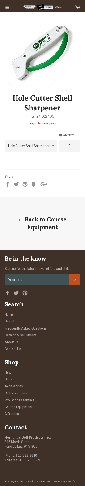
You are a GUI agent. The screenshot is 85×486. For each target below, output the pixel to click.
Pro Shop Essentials (19, 400)
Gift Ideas (12, 414)
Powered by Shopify (63, 481)
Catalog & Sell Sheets (21, 335)
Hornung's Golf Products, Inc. (32, 481)
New (8, 372)
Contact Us (13, 349)
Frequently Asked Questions (26, 328)
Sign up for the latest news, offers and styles (38, 268)
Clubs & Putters (16, 393)
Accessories (14, 386)
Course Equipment (18, 407)
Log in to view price (43, 123)
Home (9, 314)
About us (11, 342)
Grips (8, 379)
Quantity (66, 135)
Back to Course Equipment (44, 223)
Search (10, 321)
